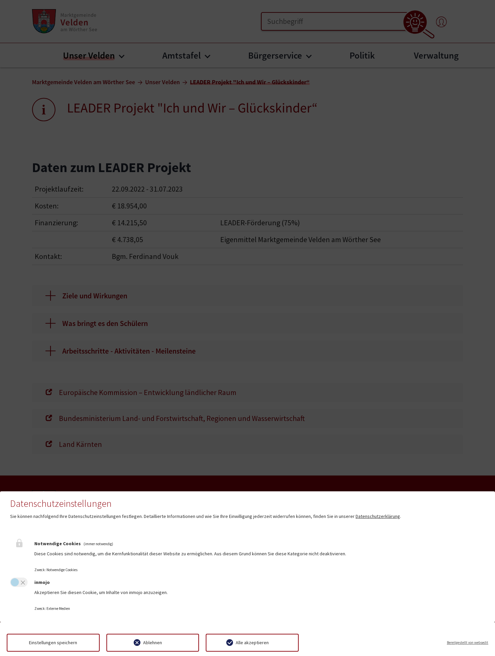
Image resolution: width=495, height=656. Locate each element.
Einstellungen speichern (53, 642)
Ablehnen (152, 642)
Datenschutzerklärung (378, 516)
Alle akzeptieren (252, 642)
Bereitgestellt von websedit (467, 642)
